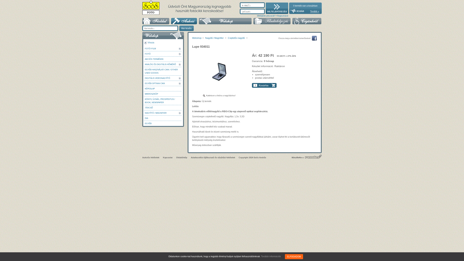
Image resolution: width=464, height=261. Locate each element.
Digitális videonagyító (157, 78)
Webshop (197, 38)
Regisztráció (282, 16)
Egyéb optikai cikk (155, 83)
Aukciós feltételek (150, 157)
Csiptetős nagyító (236, 38)
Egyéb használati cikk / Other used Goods (161, 71)
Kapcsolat (168, 157)
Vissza (151, 42)
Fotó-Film (150, 48)
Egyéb (148, 123)
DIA (146, 118)
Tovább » (314, 11)
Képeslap (150, 89)
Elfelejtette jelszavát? (266, 16)
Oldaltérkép (181, 157)
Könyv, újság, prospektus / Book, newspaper (160, 100)
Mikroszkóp (151, 94)
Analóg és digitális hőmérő (160, 64)
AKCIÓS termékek (154, 59)
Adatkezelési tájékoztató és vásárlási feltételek (213, 157)
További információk (271, 256)
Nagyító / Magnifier (156, 113)
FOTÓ (148, 54)
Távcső (149, 108)
